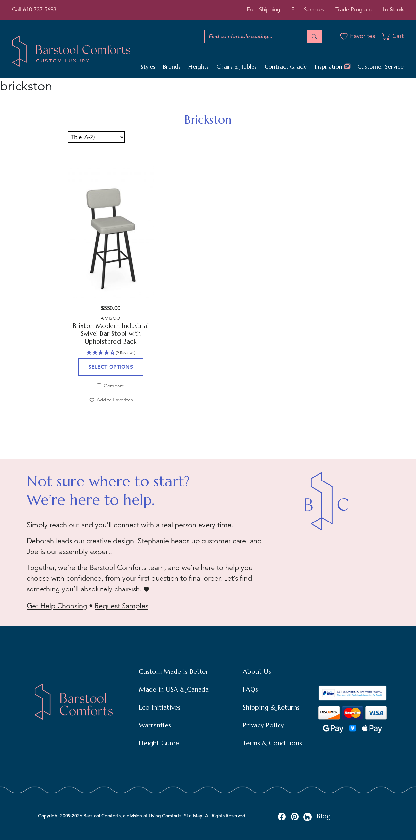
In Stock (393, 9)
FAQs (250, 689)
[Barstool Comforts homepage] (71, 50)
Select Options (110, 367)
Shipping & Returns (271, 707)
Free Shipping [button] (263, 9)
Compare (113, 386)
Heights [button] (198, 66)
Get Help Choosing (57, 606)
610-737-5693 (39, 9)
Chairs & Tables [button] (236, 66)
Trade (353, 9)
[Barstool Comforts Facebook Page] (281, 816)
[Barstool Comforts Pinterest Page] (294, 816)
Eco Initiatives (160, 707)
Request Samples (121, 606)
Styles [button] (148, 66)
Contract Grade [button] (286, 66)
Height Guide (159, 743)
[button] (111, 400)
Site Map (193, 816)
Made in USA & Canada (174, 689)
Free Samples (308, 9)
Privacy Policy (263, 725)
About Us (257, 672)
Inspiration (329, 66)
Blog (324, 816)
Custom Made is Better (173, 672)
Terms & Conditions (272, 743)
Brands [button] (172, 66)
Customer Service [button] (381, 66)
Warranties (155, 725)
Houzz (307, 817)
